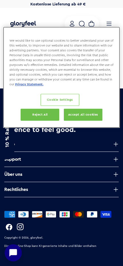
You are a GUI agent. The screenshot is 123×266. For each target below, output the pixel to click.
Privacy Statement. (29, 84)
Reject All (40, 114)
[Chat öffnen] (13, 252)
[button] (7, 133)
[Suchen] (81, 23)
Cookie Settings (60, 99)
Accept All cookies (83, 114)
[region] (61, 77)
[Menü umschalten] (109, 23)
